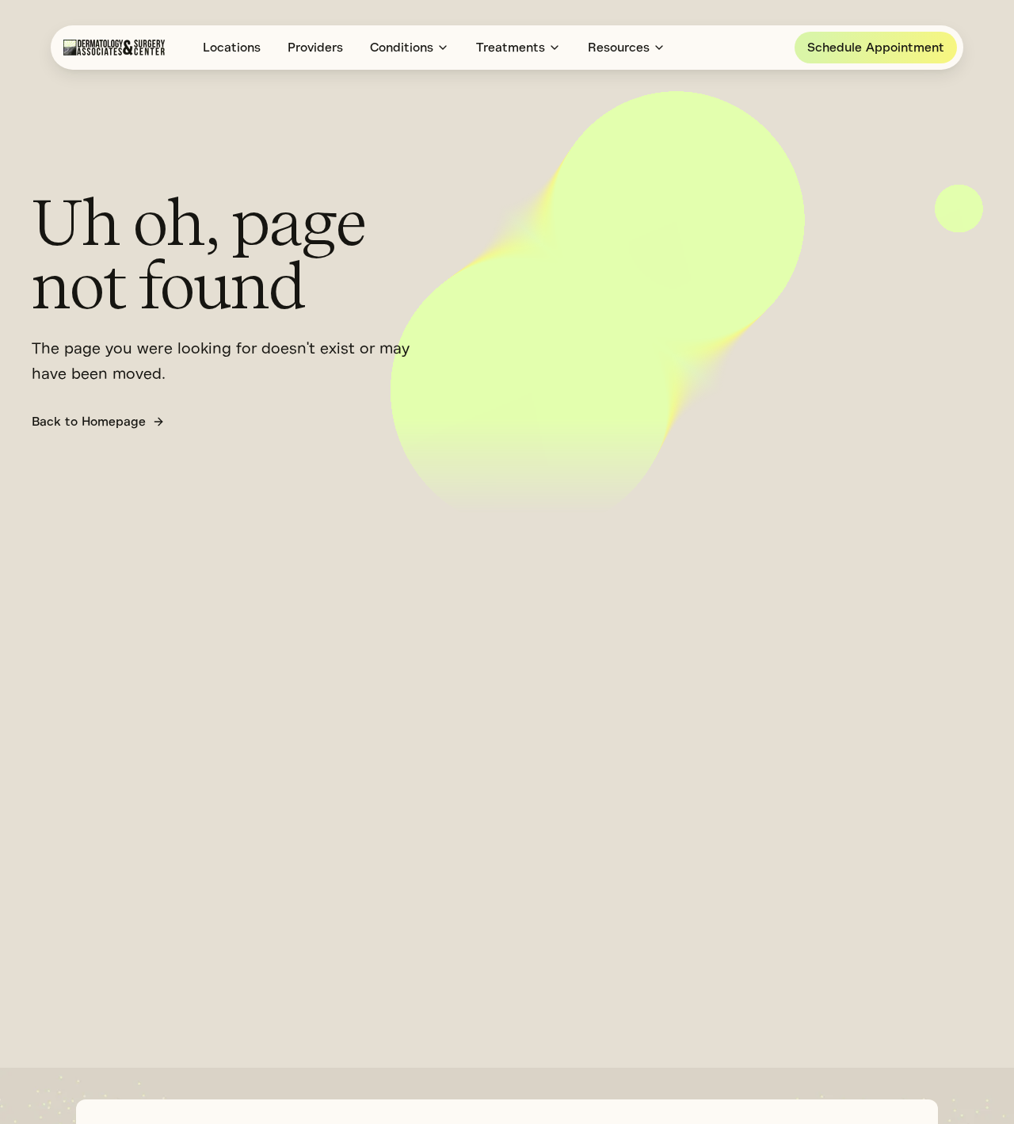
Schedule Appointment (875, 47)
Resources (619, 47)
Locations (232, 47)
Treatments (510, 47)
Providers (315, 47)
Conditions (401, 47)
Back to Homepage (89, 422)
